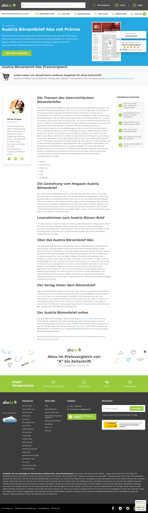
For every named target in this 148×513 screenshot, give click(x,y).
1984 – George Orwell (111, 476)
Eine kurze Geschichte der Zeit (124, 479)
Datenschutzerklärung (25, 508)
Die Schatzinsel (16, 484)
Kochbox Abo (27, 439)
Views (65, 489)
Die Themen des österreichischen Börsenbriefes (130, 106)
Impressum (7, 508)
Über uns (48, 427)
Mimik (24, 486)
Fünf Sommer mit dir (99, 489)
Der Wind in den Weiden (123, 481)
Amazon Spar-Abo (29, 465)
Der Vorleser (118, 486)
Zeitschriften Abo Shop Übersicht (53, 416)
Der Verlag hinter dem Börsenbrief (132, 138)
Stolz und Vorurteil (20, 476)
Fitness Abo (26, 436)
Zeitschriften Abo (46, 14)
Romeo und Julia (26, 481)
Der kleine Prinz (66, 479)
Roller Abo (26, 452)
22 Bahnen (20, 494)
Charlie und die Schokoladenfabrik (36, 479)
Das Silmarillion (87, 491)
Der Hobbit (55, 479)
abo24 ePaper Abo (52, 412)
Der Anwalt (40, 484)
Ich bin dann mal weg (93, 476)
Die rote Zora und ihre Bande (45, 481)
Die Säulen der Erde (44, 489)
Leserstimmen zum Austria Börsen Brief (131, 123)
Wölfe (56, 491)
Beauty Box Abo (28, 422)
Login (140, 5)
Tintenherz (30, 489)
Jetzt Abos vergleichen (16, 53)
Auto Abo (66, 14)
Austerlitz (69, 491)
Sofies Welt (13, 481)
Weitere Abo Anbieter (53, 421)
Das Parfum (21, 489)
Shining (77, 491)
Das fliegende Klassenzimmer (107, 491)
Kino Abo (25, 462)
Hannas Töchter (74, 486)
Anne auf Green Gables (12, 486)
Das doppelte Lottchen (118, 489)
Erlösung (136, 484)
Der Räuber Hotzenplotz (103, 481)
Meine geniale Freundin (43, 491)
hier (135, 415)
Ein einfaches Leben (136, 489)
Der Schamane (29, 484)
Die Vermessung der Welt (38, 486)
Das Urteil (53, 486)
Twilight (80, 476)
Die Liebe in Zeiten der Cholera (58, 484)
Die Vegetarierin (9, 491)
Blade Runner (79, 479)
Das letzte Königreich (123, 484)
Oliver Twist (125, 476)
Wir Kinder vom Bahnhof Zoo (64, 476)
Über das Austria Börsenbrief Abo (130, 130)
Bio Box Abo (26, 445)
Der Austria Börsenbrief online (133, 145)
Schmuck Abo (27, 442)
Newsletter (81, 326)
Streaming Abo (83, 14)
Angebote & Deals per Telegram (82, 417)
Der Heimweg (76, 484)
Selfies (98, 484)
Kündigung (43, 508)
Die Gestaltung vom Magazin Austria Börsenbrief (131, 115)
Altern (28, 494)
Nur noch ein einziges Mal (79, 489)
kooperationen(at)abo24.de (119, 78)
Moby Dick (17, 479)
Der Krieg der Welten (42, 476)
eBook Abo (26, 416)
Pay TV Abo (103, 14)
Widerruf (55, 508)
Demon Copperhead (25, 491)
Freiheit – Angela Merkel (107, 474)
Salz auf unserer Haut (66, 481)
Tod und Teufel (99, 486)
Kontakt (48, 431)
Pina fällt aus (52, 494)
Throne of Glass (108, 484)
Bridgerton (62, 486)
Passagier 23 (57, 489)
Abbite (62, 491)
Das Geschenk (89, 484)
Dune (31, 476)
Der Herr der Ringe (126, 474)
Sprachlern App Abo (29, 449)
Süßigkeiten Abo (28, 459)
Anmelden (137, 408)
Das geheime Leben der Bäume (98, 479)
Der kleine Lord (91, 474)
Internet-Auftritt (87, 319)
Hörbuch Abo (121, 14)
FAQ (46, 406)
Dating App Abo (28, 469)
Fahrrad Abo (26, 432)
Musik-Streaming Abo (30, 455)
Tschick (109, 486)
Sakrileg (11, 489)
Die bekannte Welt (127, 491)
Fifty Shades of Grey (84, 481)
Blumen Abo (27, 406)
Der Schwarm (87, 486)
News (122, 5)
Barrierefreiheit (50, 409)
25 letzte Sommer (39, 494)
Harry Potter (79, 474)
